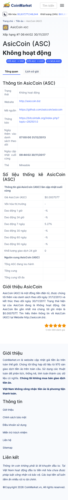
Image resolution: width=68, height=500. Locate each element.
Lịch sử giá (32, 71)
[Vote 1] (46, 325)
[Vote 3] (55, 325)
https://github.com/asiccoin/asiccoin (40, 109)
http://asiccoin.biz (30, 101)
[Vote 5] (64, 325)
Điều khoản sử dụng (14, 424)
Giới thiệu (8, 409)
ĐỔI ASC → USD (35, 61)
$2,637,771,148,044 (27, 14)
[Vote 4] (59, 325)
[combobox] (48, 6)
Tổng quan (11, 71)
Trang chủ (8, 21)
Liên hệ (7, 440)
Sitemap (8, 447)
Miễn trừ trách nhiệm (15, 432)
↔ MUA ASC (54, 61)
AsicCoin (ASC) (34, 21)
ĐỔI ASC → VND (15, 61)
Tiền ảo (19, 21)
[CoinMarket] (16, 5)
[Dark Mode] (5, 14)
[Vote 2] (51, 325)
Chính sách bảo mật (14, 417)
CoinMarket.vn (33, 487)
